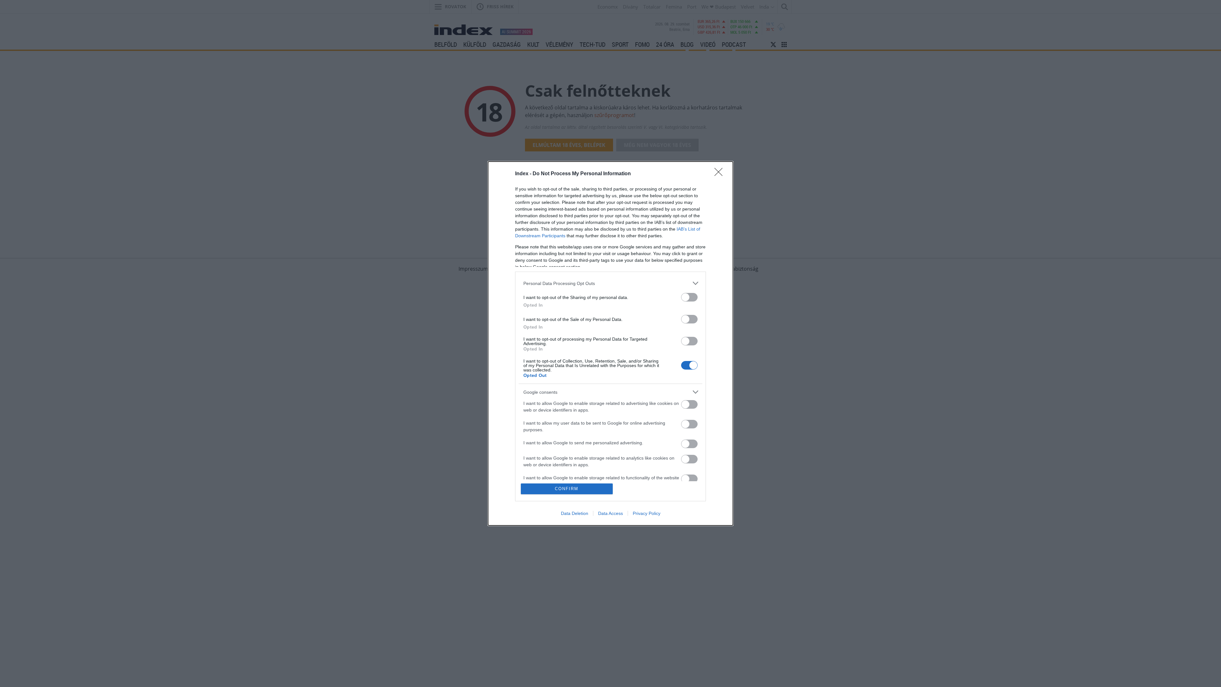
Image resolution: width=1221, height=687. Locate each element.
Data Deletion (574, 513)
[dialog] (610, 343)
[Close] (720, 174)
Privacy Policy (646, 513)
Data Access (610, 513)
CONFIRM (566, 488)
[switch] (689, 297)
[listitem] (610, 283)
